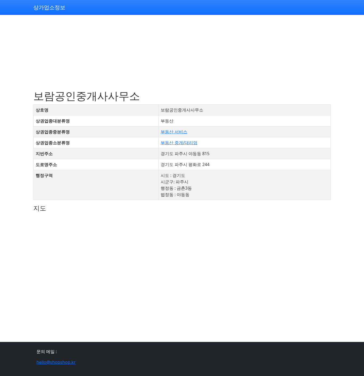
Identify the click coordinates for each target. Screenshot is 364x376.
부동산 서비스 (174, 132)
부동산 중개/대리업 (179, 143)
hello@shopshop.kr (56, 362)
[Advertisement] (182, 52)
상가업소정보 (49, 7)
